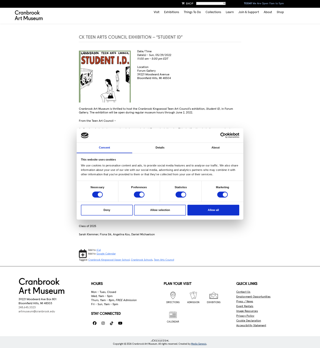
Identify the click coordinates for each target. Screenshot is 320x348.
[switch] (139, 195)
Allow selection (160, 209)
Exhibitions (171, 12)
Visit (156, 12)
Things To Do (192, 12)
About (268, 12)
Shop (187, 3)
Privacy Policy (245, 316)
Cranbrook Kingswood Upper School (109, 260)
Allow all (213, 209)
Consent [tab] (104, 147)
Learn (230, 12)
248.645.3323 (27, 307)
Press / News (244, 301)
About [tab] (215, 147)
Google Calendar (106, 254)
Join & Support (248, 12)
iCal (98, 250)
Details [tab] (160, 147)
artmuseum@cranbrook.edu (37, 311)
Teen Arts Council (164, 260)
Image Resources (247, 311)
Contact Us (243, 292)
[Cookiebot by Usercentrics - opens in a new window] (223, 135)
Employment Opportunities (253, 296)
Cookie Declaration (248, 320)
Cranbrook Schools (142, 260)
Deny (107, 209)
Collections (213, 12)
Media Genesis (198, 344)
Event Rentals (244, 306)
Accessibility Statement (251, 325)
